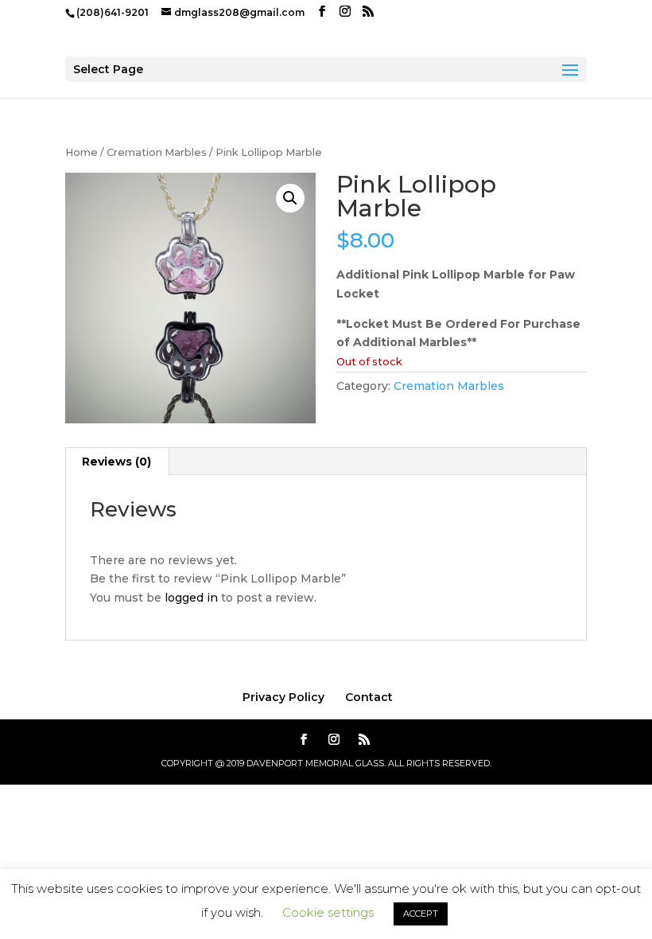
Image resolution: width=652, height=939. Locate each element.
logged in (191, 597)
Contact (369, 697)
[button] (290, 198)
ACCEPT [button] (420, 913)
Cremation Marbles (157, 152)
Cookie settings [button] (328, 912)
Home (81, 152)
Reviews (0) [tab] (116, 461)
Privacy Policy (283, 697)
